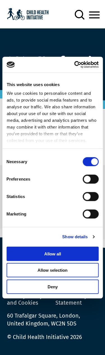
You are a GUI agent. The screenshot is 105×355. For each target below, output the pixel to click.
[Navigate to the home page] (27, 15)
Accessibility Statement (71, 299)
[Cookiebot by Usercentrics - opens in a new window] (75, 64)
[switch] (91, 180)
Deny (53, 286)
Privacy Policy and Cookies (25, 299)
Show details (75, 236)
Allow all (52, 253)
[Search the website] (80, 15)
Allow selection (52, 270)
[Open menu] (94, 15)
